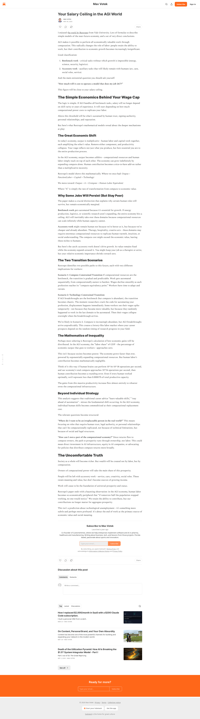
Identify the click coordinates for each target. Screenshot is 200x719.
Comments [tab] (63, 577)
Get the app (111, 708)
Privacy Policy (117, 551)
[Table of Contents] (2, 359)
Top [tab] (60, 606)
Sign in (193, 4)
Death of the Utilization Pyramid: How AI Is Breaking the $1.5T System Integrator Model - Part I (87, 651)
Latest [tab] (66, 606)
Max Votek (67, 19)
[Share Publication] (171, 4)
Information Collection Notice (99, 551)
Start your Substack (94, 708)
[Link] (54, 97)
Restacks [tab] (73, 577)
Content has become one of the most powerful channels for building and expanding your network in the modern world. (87, 635)
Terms (104, 702)
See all (62, 668)
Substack (88, 714)
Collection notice (114, 702)
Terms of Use (111, 549)
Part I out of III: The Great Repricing (72, 655)
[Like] (60, 27)
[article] (100, 618)
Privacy (97, 702)
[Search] (166, 4)
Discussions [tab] (75, 606)
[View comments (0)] (65, 27)
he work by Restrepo (78, 32)
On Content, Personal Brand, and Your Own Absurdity (86, 631)
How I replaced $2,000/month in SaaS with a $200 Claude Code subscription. (88, 614)
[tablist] (68, 577)
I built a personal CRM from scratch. (72, 619)
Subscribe (181, 4)
